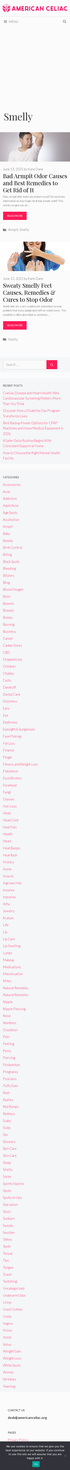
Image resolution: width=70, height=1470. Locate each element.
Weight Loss (12, 1358)
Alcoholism (11, 520)
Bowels (8, 603)
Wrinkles (9, 1379)
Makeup (8, 960)
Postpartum (11, 1065)
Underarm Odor (14, 1295)
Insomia (8, 890)
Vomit (7, 1337)
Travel (7, 1274)
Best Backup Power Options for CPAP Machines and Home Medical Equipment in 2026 (33, 428)
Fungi (7, 792)
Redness (9, 1114)
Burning (8, 624)
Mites (7, 981)
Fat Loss (9, 743)
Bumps (8, 617)
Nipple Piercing (14, 1009)
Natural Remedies (15, 988)
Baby (6, 534)
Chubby (8, 673)
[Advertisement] (35, 63)
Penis (7, 1051)
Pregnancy (10, 1072)
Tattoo (7, 1239)
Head (6, 813)
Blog (6, 582)
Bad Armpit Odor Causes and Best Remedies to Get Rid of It (35, 183)
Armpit (13, 230)
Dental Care (11, 694)
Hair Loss (10, 806)
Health (8, 834)
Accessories (12, 485)
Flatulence (10, 771)
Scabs (7, 1121)
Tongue (8, 1267)
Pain (6, 1037)
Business (9, 631)
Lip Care (9, 939)
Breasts (8, 610)
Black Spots (11, 562)
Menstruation (13, 974)
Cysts (7, 680)
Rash (6, 1093)
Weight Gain (12, 1351)
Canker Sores (12, 645)
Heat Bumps (11, 848)
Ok (36, 1464)
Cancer (8, 638)
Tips (6, 1260)
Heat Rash (10, 855)
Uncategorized (13, 1288)
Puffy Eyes (10, 1086)
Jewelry (8, 911)
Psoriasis (10, 1079)
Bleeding (9, 568)
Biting (7, 554)
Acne (6, 492)
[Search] (51, 364)
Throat (7, 1253)
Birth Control (12, 547)
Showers (9, 1142)
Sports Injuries (13, 1184)
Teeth (7, 1246)
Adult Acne (10, 506)
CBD (6, 652)
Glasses (8, 799)
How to (8, 876)
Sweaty (8, 1225)
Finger (7, 757)
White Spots (12, 1365)
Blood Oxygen (13, 589)
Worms (8, 1372)
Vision (7, 1330)
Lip (5, 932)
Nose (7, 1016)
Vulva (7, 1344)
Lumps (7, 953)
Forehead (10, 785)
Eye (5, 715)
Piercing (9, 1058)
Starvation (10, 1204)
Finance (8, 750)
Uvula (7, 1316)
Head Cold (10, 820)
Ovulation (10, 1030)
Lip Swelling (11, 946)
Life (6, 925)
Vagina (7, 1323)
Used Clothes (13, 1309)
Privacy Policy (18, 1440)
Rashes (8, 1100)
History (8, 862)
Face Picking (12, 736)
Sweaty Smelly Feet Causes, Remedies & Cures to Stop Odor (29, 292)
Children (9, 666)
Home (7, 869)
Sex (5, 1135)
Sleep (7, 1163)
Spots (7, 1191)
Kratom (8, 918)
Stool (7, 1212)
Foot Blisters (12, 778)
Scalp (6, 1128)
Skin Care (10, 1148)
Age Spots (10, 513)
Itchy (6, 904)
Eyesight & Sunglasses (19, 729)
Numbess (9, 1023)
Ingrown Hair (12, 883)
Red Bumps (11, 1107)
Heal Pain (10, 827)
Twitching (10, 1281)
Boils (6, 596)
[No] (65, 1456)
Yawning (9, 1386)
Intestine (9, 897)
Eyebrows (10, 722)
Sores (7, 1176)
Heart (7, 841)
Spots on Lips (12, 1197)
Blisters (8, 575)
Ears (6, 708)
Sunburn (9, 1218)
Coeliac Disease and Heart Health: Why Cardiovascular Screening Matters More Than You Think (32, 398)
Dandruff (9, 687)
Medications (12, 967)
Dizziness (10, 701)
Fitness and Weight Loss (20, 764)
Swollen (9, 1232)
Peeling (8, 1044)
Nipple (8, 1002)
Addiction (10, 498)
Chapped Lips (12, 659)
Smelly (24, 230)
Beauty (8, 541)
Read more (15, 215)
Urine (7, 1302)
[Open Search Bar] (64, 21)
